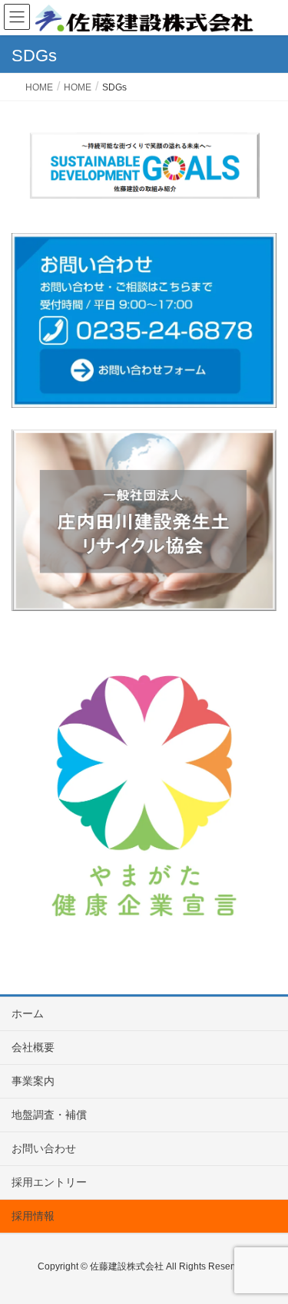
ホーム (28, 1013)
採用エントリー (49, 1182)
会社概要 (33, 1047)
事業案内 (33, 1081)
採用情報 (33, 1216)
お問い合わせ (44, 1148)
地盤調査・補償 (49, 1115)
